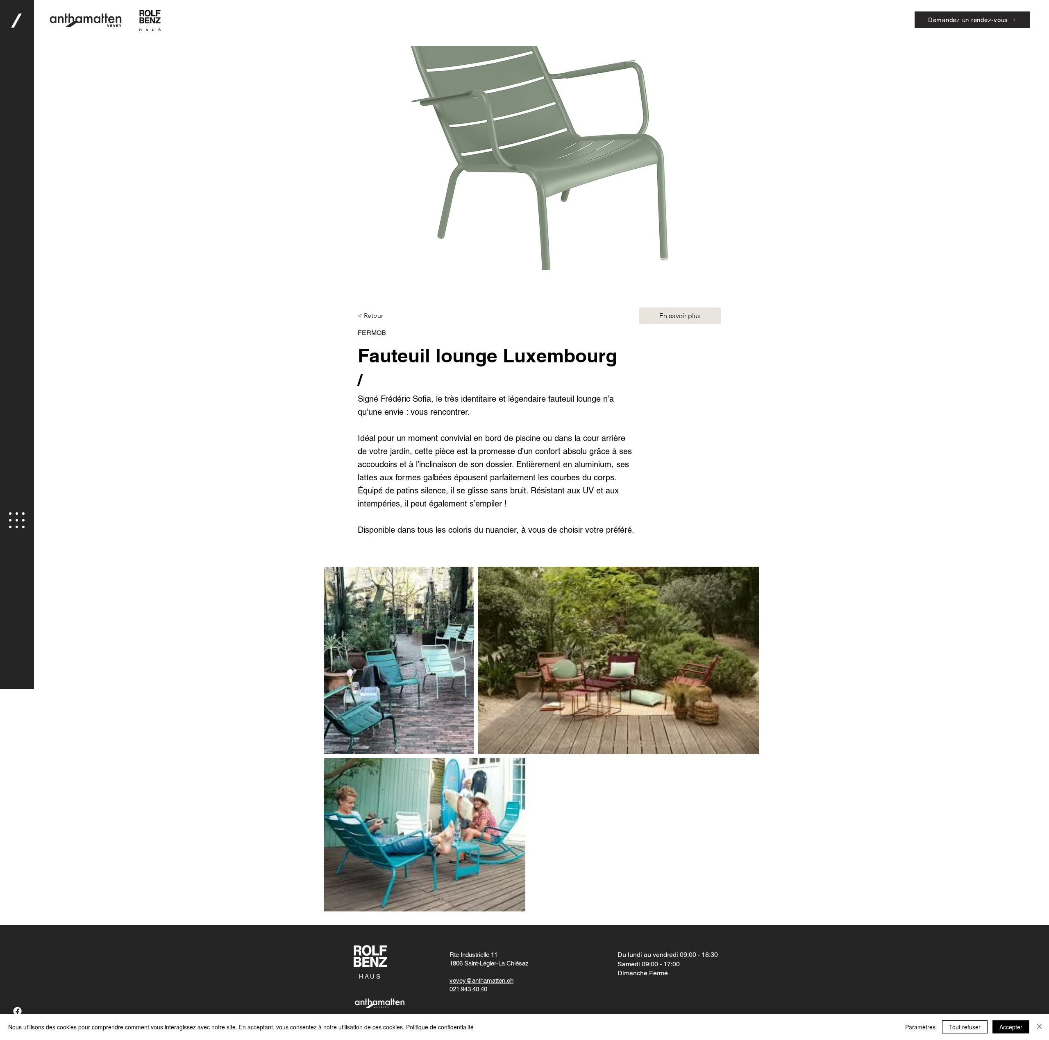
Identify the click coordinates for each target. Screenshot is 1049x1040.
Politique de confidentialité (440, 1027)
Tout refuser (965, 1027)
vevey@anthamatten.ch (481, 980)
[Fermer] (1039, 1026)
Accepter (1010, 1027)
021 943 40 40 (468, 989)
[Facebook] (17, 1011)
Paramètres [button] (920, 1027)
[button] (17, 520)
